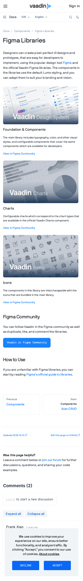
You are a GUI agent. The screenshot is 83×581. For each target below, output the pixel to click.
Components (22, 31)
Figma (67, 62)
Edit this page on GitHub (64, 435)
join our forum (51, 460)
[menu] (5, 6)
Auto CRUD (69, 407)
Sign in (74, 6)
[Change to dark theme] (77, 17)
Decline (25, 565)
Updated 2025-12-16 (13, 435)
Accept (57, 565)
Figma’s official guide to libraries (49, 374)
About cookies (49, 554)
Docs (12, 17)
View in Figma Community (19, 153)
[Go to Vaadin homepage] (40, 6)
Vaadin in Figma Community (27, 342)
